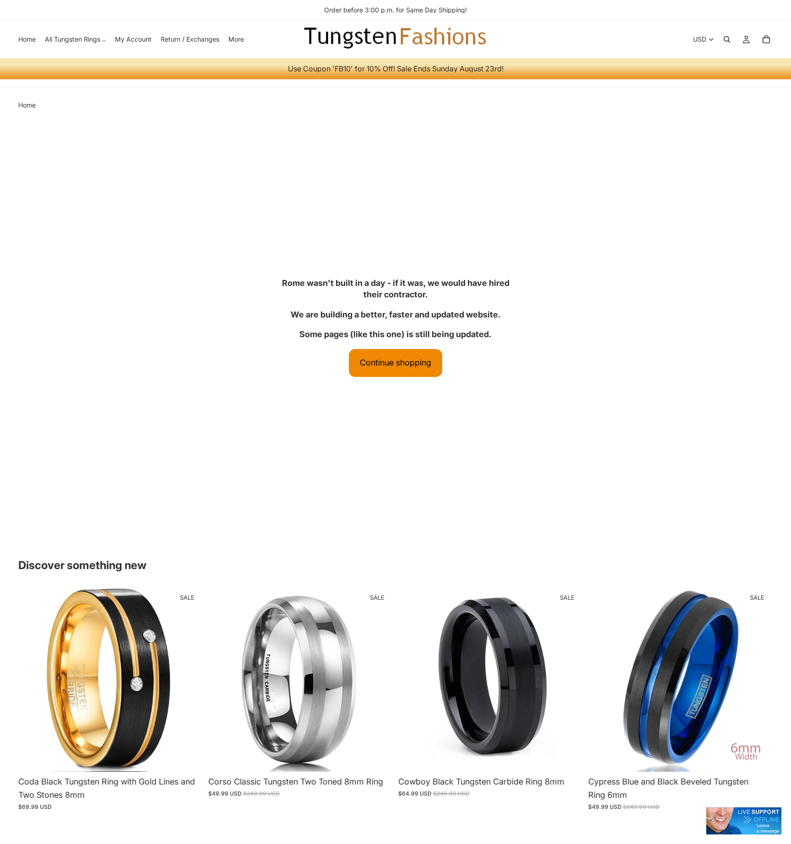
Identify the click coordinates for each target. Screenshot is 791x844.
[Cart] (766, 39)
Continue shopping (395, 362)
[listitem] (236, 39)
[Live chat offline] (744, 821)
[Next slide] (189, 680)
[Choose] (188, 757)
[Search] (727, 39)
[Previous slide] (32, 680)
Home (27, 105)
